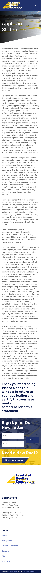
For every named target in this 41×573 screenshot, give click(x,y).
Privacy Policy (13, 571)
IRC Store (6, 561)
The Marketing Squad (28, 571)
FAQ (3, 556)
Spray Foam (7, 540)
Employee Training (10, 546)
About (4, 535)
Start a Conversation (14, 460)
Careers (5, 551)
